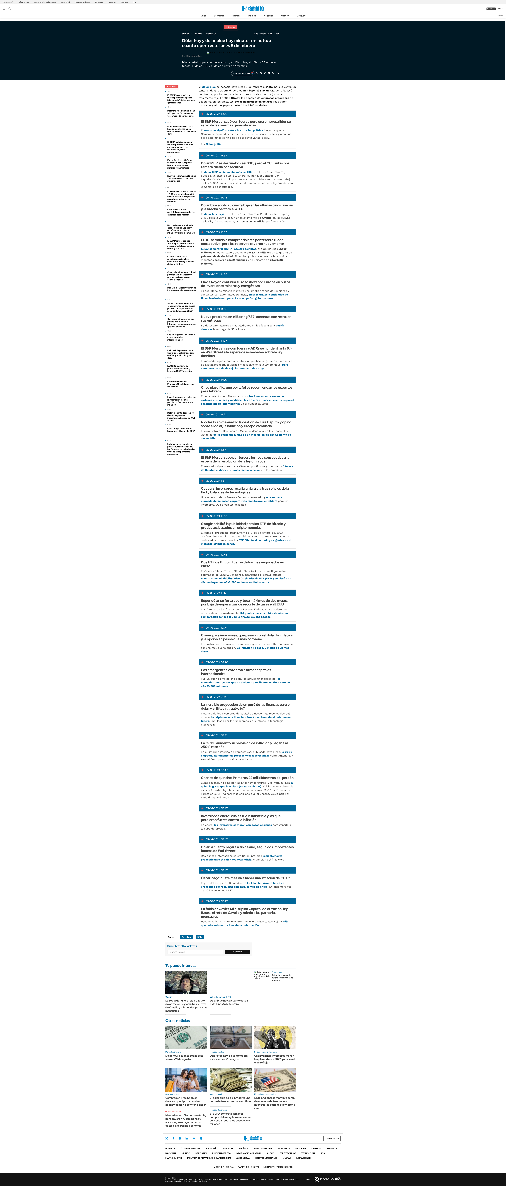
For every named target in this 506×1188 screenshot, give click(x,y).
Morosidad (99, 2)
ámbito (185, 34)
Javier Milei (65, 2)
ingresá (500, 8)
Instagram (180, 1138)
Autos (270, 1153)
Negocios (268, 15)
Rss (323, 1153)
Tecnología (308, 1153)
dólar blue (209, 86)
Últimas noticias (190, 1148)
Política (252, 15)
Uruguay (301, 15)
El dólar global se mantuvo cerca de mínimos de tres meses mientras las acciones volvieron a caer (274, 1103)
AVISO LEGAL (243, 1158)
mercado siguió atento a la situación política (233, 130)
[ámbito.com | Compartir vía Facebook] (261, 73)
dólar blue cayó (214, 214)
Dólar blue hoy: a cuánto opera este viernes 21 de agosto (229, 1057)
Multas (287, 1158)
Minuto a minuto (174, 1111)
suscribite (491, 8)
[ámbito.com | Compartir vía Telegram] (273, 73)
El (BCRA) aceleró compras (228, 248)
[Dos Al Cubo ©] (328, 1179)
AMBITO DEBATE (278, 1167)
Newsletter (500, 15)
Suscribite (237, 952)
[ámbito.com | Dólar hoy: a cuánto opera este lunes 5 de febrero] (262, 979)
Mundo (186, 1153)
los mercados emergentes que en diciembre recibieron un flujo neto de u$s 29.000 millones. (245, 682)
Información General (249, 1153)
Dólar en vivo (24, 2)
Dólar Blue (211, 34)
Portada (170, 1148)
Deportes (201, 1153)
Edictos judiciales (266, 1158)
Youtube (194, 1138)
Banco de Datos (263, 1148)
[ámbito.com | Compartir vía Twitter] (265, 73)
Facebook (173, 1138)
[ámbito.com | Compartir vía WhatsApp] (257, 73)
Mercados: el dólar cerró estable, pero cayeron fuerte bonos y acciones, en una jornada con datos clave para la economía (185, 1120)
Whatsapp (201, 1138)
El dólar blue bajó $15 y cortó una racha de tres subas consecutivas (230, 1099)
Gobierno (112, 2)
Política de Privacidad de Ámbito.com (209, 1158)
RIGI (134, 2)
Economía (219, 15)
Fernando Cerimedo (82, 2)
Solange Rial (214, 144)
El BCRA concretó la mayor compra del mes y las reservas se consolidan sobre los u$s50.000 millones (230, 1119)
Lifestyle (331, 1148)
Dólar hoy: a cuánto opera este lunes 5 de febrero (282, 978)
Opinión (285, 15)
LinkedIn (187, 1138)
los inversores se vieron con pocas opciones (243, 824)
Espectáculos (288, 1153)
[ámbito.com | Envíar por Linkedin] (269, 73)
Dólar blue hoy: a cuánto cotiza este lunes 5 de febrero (229, 1002)
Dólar (203, 15)
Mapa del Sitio (173, 1158)
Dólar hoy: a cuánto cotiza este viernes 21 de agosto (184, 1057)
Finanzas (236, 15)
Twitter (166, 1138)
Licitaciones (303, 1158)
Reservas (124, 2)
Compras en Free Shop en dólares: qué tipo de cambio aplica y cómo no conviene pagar (185, 1101)
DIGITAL (224, 1167)
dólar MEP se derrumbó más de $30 (228, 172)
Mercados (284, 1148)
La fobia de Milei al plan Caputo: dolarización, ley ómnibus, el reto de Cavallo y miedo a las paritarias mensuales (186, 1006)
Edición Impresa (221, 1153)
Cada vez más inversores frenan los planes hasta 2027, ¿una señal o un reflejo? (274, 1059)
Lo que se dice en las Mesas (45, 2)
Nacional (171, 1153)
